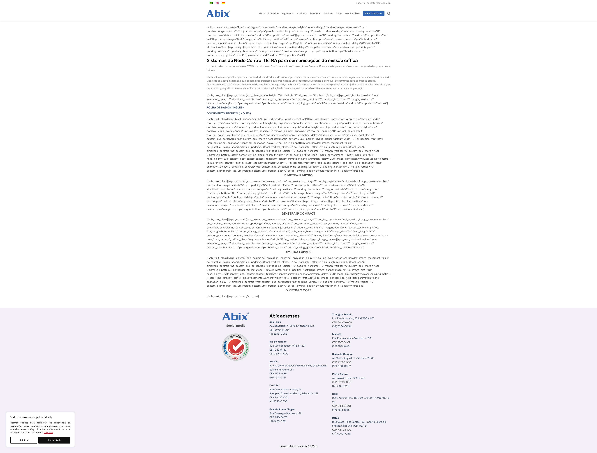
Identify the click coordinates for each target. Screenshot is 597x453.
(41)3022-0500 (278, 401)
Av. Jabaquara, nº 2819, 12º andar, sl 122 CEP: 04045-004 (291, 325)
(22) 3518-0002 (341, 366)
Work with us (352, 13)
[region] (40, 429)
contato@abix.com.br (378, 3)
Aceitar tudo (54, 440)
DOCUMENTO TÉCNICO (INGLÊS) (229, 113)
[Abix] (219, 13)
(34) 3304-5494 (341, 326)
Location (273, 13)
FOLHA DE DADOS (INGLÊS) (225, 107)
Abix (261, 13)
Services (328, 13)
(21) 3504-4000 (278, 353)
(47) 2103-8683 (341, 410)
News (339, 13)
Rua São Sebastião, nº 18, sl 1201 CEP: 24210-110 (287, 345)
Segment (286, 13)
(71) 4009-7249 (341, 433)
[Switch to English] (217, 3)
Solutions (315, 13)
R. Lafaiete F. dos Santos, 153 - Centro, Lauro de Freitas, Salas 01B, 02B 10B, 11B (359, 421)
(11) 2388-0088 (278, 333)
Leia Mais (48, 432)
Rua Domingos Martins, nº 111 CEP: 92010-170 (285, 413)
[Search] (388, 13)
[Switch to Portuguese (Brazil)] (211, 3)
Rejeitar (24, 440)
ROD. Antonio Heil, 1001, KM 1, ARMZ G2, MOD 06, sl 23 (360, 397)
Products (301, 13)
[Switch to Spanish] (223, 3)
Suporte (361, 3)
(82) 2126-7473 (340, 346)
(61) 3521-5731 (277, 377)
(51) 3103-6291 (277, 421)
